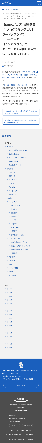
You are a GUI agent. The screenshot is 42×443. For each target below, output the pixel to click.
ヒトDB (11, 183)
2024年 (9, 296)
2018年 (9, 318)
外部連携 (12, 257)
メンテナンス (13, 202)
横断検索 (12, 176)
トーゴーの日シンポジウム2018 (15, 85)
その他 (9, 198)
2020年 (9, 311)
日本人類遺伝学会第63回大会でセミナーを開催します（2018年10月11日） (20, 121)
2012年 (9, 340)
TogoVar (12, 187)
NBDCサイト (15, 205)
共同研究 (14, 231)
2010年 (9, 347)
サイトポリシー (26, 431)
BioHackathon (14, 154)
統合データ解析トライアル (20, 246)
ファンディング (14, 238)
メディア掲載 (13, 268)
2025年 (9, 292)
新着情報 (15, 9)
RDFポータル (13, 191)
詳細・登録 (21, 385)
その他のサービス (15, 194)
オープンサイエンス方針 (13, 434)
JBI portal (29, 434)
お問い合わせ (27, 425)
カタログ (12, 172)
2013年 (9, 336)
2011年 (9, 344)
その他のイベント (15, 165)
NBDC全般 (12, 275)
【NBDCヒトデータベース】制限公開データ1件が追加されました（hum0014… (21, 112)
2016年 (9, 325)
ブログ (11, 264)
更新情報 (10, 168)
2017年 (9, 322)
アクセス (14, 425)
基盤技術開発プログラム (20, 249)
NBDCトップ (6, 9)
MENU (39, 4)
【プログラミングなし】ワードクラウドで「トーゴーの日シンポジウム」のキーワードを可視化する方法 (20, 75)
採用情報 (12, 260)
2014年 (9, 333)
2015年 (9, 329)
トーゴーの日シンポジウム (18, 157)
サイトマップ (15, 431)
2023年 (9, 300)
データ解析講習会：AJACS (18, 150)
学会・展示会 (13, 161)
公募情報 (14, 253)
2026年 (9, 289)
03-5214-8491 (16, 421)
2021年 (9, 307)
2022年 (9, 303)
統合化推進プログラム (19, 242)
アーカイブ (13, 179)
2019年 (9, 314)
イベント (10, 146)
